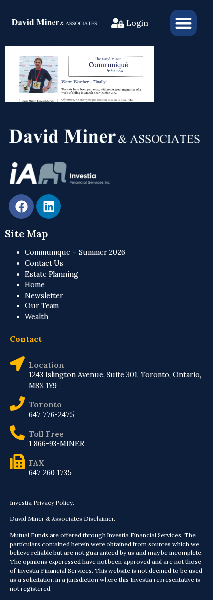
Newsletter (44, 295)
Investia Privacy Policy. (42, 502)
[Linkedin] (48, 206)
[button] (183, 23)
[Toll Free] (17, 432)
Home (35, 284)
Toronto (45, 404)
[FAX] (17, 461)
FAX (36, 463)
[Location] (17, 363)
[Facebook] (21, 206)
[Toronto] (17, 403)
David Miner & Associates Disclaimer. (62, 518)
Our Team (42, 305)
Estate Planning (51, 274)
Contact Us (44, 263)
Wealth (36, 316)
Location (46, 365)
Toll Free (46, 434)
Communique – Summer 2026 (75, 252)
